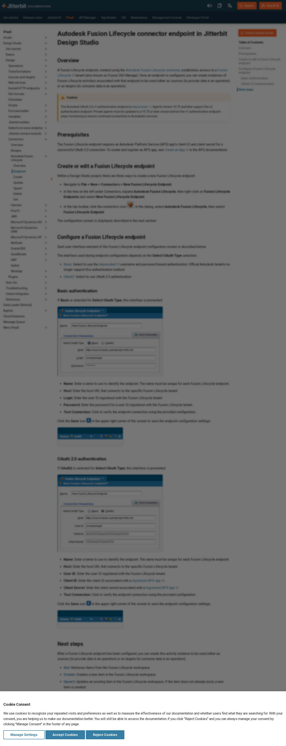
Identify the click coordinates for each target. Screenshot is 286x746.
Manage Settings (23, 735)
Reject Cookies (105, 735)
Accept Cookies (65, 735)
